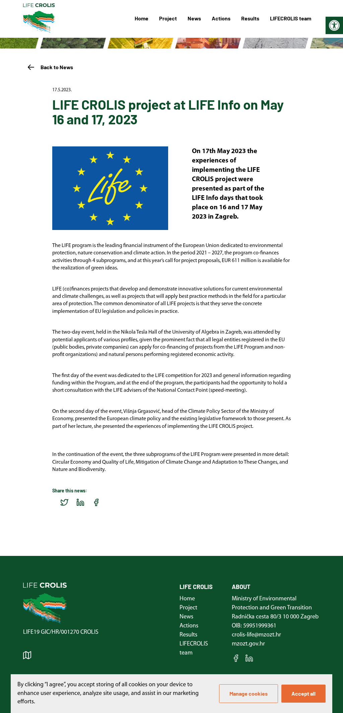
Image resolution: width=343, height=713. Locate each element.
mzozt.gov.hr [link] (248, 644)
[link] (334, 25)
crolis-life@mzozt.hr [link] (256, 635)
